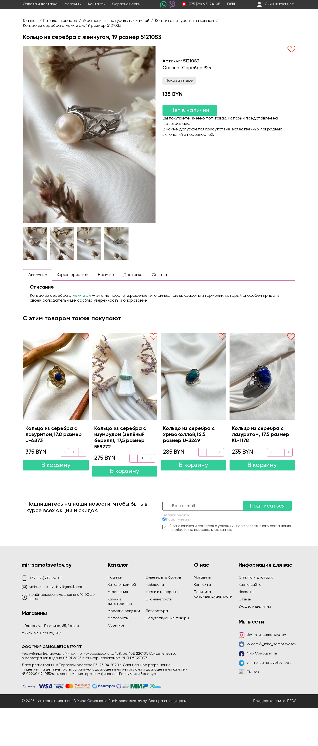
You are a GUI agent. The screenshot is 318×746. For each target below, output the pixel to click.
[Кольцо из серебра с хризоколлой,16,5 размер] (193, 376)
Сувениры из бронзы (163, 577)
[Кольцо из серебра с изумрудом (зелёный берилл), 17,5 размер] (125, 376)
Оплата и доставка (40, 4)
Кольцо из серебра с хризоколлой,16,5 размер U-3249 (189, 434)
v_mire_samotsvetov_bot (269, 663)
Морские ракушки (124, 611)
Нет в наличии (189, 110)
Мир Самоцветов (262, 653)
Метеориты (118, 618)
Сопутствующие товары (167, 618)
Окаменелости (158, 599)
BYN (231, 4)
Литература (156, 611)
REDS (291, 701)
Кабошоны (154, 585)
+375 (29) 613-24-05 (203, 4)
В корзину (56, 465)
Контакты (96, 4)
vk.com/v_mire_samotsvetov (271, 644)
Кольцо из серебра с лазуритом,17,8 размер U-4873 (53, 434)
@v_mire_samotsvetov (266, 635)
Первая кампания (179, 519)
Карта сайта (250, 585)
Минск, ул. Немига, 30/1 (42, 633)
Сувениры (116, 625)
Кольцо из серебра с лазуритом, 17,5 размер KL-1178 (260, 434)
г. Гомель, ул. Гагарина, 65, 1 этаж (50, 626)
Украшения (118, 592)
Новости (246, 592)
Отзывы (245, 599)
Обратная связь (126, 4)
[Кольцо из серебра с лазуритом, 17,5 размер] (262, 376)
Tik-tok (253, 672)
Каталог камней (122, 585)
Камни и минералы (161, 592)
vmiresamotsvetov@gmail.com (55, 587)
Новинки (115, 577)
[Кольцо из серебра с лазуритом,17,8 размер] (56, 376)
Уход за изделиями (255, 607)
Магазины (72, 4)
